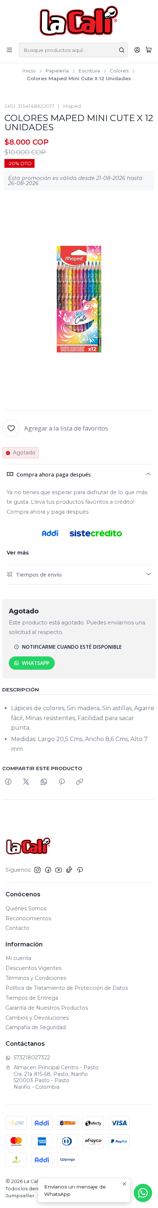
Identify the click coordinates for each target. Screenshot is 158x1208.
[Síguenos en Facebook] (48, 870)
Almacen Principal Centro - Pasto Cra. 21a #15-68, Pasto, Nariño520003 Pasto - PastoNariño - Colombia (56, 1077)
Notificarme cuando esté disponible (72, 646)
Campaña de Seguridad (36, 1027)
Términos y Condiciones (36, 978)
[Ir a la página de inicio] (79, 21)
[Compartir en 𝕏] (26, 782)
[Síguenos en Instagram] (37, 870)
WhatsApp (35, 662)
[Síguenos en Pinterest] (80, 870)
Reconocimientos (28, 918)
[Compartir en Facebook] (8, 782)
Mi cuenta (18, 958)
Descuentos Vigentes (33, 968)
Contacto (17, 928)
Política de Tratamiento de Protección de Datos (67, 988)
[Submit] (121, 50)
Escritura (89, 71)
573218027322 (32, 1057)
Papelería (57, 71)
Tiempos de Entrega (32, 998)
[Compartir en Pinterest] (61, 782)
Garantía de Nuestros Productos (47, 1008)
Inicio (29, 71)
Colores (119, 71)
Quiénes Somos (26, 908)
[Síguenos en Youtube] (58, 870)
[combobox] (73, 50)
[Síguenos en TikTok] (69, 870)
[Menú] (9, 50)
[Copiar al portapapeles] (79, 782)
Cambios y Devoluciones (37, 1017)
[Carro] (149, 50)
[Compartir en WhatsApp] (44, 782)
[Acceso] (137, 50)
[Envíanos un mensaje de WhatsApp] (143, 1193)
